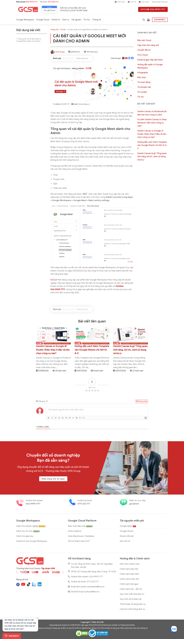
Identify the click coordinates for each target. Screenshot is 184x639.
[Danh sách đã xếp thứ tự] (62, 417)
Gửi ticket (145, 2)
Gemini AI (55, 19)
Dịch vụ (65, 19)
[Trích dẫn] (69, 417)
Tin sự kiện (142, 92)
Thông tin (96, 19)
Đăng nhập (142, 401)
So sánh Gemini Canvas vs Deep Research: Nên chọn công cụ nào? (152, 122)
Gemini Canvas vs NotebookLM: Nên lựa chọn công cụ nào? (152, 113)
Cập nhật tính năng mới (148, 45)
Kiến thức (141, 77)
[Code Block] (73, 417)
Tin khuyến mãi (144, 87)
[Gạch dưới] (55, 417)
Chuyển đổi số (143, 50)
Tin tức (86, 19)
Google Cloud (42, 19)
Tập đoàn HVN (48, 568)
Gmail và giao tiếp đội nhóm (150, 60)
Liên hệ (133, 2)
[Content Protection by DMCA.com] (82, 633)
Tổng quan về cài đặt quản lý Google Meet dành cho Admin (28, 40)
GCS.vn (53, 280)
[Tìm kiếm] (144, 19)
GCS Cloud (142, 55)
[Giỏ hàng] (148, 20)
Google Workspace (25, 19)
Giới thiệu (121, 2)
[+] (83, 418)
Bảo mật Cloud (144, 40)
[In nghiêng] (52, 417)
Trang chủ (54, 29)
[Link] (76, 417)
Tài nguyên (76, 19)
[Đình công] (59, 417)
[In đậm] (48, 417)
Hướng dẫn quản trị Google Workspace (150, 66)
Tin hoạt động (143, 82)
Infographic (142, 72)
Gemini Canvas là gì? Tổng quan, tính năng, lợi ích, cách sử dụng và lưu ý (152, 156)
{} (80, 418)
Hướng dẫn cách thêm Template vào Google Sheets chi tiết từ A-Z (152, 145)
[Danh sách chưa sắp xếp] (66, 417)
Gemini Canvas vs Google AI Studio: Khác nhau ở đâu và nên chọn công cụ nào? (151, 134)
